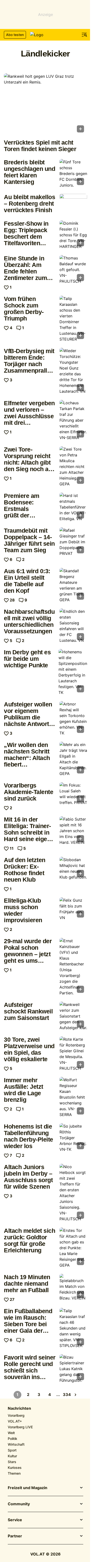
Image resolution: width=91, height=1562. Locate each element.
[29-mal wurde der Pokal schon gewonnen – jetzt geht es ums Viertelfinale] (73, 967)
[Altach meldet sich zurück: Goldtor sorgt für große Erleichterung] (73, 1247)
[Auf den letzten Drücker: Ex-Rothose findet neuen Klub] (73, 868)
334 (67, 1394)
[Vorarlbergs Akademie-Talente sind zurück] (73, 793)
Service (15, 1520)
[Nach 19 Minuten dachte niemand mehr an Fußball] (73, 1287)
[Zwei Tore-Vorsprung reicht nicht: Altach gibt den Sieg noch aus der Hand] (73, 466)
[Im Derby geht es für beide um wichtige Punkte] (72, 672)
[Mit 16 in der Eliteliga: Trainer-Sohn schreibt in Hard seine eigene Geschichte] (73, 830)
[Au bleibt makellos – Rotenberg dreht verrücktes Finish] (73, 204)
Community (19, 1504)
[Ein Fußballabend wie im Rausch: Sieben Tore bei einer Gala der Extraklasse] (73, 1328)
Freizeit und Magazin (27, 1488)
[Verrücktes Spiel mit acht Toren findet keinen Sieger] (45, 104)
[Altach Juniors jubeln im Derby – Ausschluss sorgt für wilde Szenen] (73, 1193)
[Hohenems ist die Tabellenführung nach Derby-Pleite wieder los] (73, 1137)
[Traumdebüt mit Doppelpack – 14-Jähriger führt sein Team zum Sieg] (73, 541)
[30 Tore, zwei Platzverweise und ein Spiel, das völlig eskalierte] (73, 1053)
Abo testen (15, 35)
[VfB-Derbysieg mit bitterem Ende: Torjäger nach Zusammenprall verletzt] (73, 371)
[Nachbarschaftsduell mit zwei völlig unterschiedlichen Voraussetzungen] (73, 625)
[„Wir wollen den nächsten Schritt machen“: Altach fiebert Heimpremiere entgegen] (73, 759)
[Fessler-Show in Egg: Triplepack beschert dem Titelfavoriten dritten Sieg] (73, 234)
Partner (15, 1536)
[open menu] (84, 35)
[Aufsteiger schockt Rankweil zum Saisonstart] (73, 1016)
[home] (45, 35)
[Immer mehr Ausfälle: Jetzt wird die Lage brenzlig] (73, 1097)
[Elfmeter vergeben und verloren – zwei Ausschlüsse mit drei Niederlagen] (73, 420)
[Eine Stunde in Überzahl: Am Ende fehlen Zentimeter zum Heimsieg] (73, 269)
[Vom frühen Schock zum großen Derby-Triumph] (73, 319)
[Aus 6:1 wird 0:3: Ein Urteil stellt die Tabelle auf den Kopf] (73, 585)
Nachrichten (19, 1408)
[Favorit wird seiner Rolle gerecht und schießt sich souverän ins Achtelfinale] (73, 1368)
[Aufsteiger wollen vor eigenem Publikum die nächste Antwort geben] (73, 718)
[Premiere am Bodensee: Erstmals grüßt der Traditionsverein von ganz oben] (73, 507)
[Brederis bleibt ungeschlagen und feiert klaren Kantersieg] (73, 173)
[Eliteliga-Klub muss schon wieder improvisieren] (73, 908)
